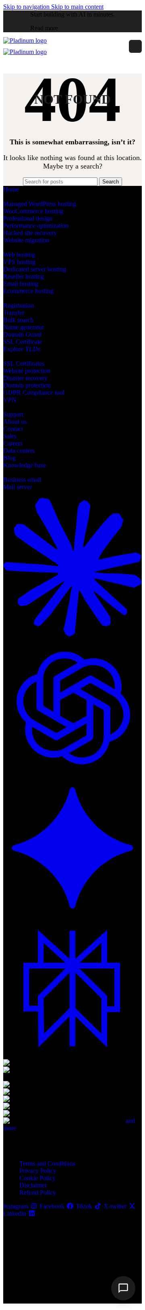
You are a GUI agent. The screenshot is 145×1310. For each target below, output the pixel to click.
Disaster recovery (25, 378)
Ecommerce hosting (28, 290)
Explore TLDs (21, 349)
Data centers (19, 450)
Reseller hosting (23, 276)
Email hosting (20, 283)
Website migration (26, 240)
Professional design (27, 218)
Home (11, 189)
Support (13, 414)
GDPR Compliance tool (33, 392)
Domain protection (27, 385)
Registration (18, 305)
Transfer (13, 312)
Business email (22, 479)
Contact (13, 428)
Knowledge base (24, 465)
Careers (13, 443)
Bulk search (18, 320)
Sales (10, 436)
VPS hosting (19, 261)
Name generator (23, 327)
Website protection (26, 370)
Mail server (17, 486)
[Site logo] (25, 40)
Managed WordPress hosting (39, 203)
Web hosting (19, 254)
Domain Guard (22, 334)
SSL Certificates (23, 363)
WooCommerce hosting (33, 211)
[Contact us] (123, 1288)
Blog (9, 457)
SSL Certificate (22, 341)
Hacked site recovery (30, 232)
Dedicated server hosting (34, 269)
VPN (10, 399)
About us (15, 421)
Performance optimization (35, 225)
